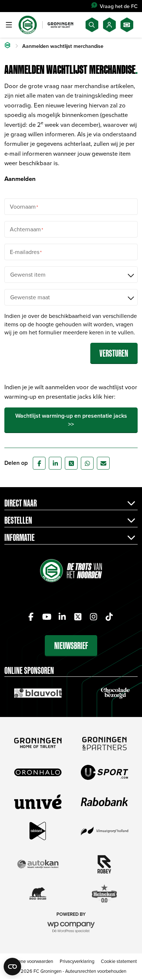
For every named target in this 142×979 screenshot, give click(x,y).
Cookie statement (119, 961)
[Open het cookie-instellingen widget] (12, 966)
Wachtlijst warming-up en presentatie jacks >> (71, 419)
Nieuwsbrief (71, 645)
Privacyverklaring (77, 961)
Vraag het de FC (119, 6)
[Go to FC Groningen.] (7, 46)
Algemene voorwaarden (29, 961)
